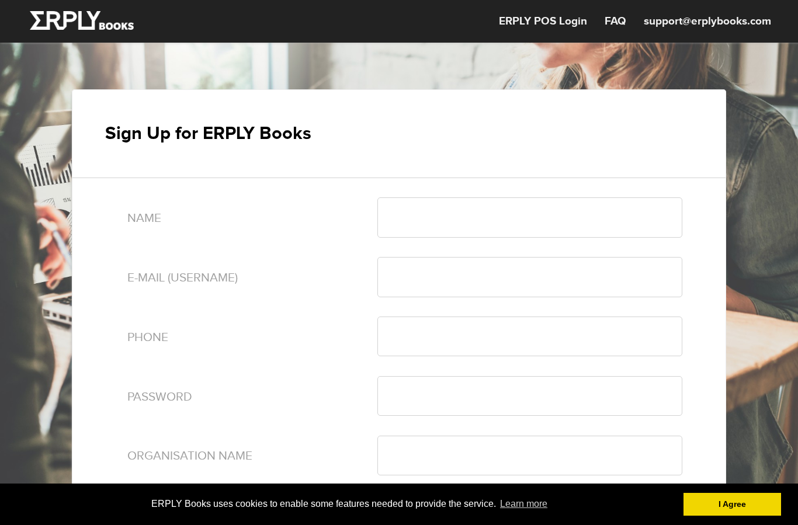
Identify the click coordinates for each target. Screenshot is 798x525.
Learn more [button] (523, 504)
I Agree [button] (732, 504)
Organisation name (189, 455)
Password (159, 397)
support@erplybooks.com (707, 21)
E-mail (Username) (182, 277)
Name (144, 218)
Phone (147, 337)
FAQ (615, 21)
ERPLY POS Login (543, 21)
